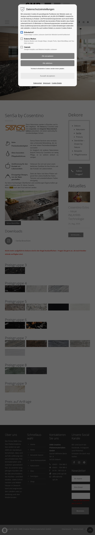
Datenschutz (37, 83)
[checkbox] (22, 32)
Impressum (46, 83)
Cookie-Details (57, 83)
